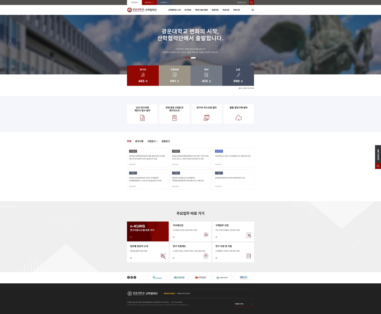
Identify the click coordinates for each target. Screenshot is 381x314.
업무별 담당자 (241, 2)
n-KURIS (163, 2)
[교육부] (243, 277)
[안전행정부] (222, 277)
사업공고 (151, 141)
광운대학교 (148, 2)
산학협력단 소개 (174, 10)
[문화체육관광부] (157, 277)
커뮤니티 (236, 10)
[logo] (142, 9)
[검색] (251, 2)
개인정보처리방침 (169, 293)
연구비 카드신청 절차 (206, 107)
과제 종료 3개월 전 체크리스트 (174, 109)
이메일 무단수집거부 (183, 293)
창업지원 (215, 10)
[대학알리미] (200, 277)
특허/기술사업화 (201, 10)
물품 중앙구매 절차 (239, 107)
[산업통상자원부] (179, 277)
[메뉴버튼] (252, 10)
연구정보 (188, 10)
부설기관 (225, 10)
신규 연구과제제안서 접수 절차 (142, 109)
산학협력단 (134, 2)
